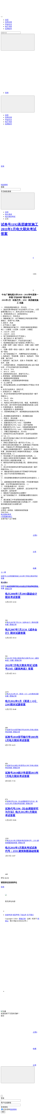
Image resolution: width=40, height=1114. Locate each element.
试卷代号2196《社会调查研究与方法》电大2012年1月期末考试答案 (21, 812)
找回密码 (13, 1109)
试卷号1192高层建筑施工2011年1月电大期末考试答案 (19, 229)
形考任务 (8, 22)
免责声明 (15, 915)
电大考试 (8, 214)
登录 (7, 93)
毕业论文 (8, 24)
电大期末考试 (10, 216)
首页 (7, 20)
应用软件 (8, 29)
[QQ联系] (22, 955)
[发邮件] (22, 989)
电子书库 (8, 26)
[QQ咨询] (17, 1009)
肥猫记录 (22, 919)
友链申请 (8, 915)
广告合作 (23, 915)
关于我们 (30, 915)
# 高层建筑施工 (6, 516)
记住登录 (6, 1109)
